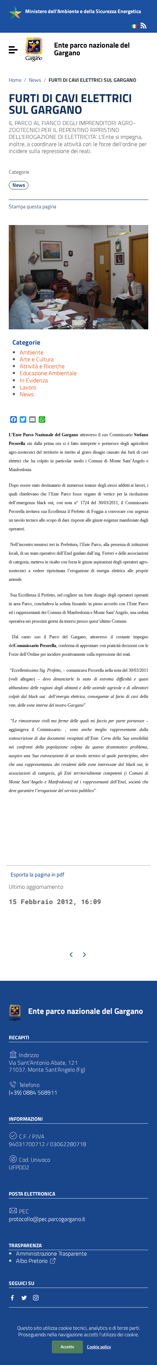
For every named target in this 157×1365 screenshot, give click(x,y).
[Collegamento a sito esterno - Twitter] (24, 1297)
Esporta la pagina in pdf (37, 874)
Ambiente (31, 352)
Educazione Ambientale (48, 373)
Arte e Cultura (37, 359)
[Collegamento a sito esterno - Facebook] (12, 1297)
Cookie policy (99, 1346)
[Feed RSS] (143, 24)
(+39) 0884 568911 (33, 1092)
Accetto (67, 1346)
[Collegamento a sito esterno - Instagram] (35, 1297)
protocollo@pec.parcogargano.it (47, 1219)
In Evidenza (34, 380)
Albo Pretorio (31, 1260)
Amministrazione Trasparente (51, 1253)
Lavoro (28, 387)
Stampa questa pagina (32, 206)
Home (15, 80)
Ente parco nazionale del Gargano (92, 48)
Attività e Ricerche (42, 366)
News (35, 80)
